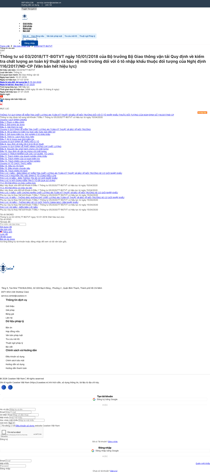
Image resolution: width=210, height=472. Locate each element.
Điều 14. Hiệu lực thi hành (12, 166)
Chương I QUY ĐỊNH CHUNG (13, 119)
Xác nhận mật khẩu (9, 420)
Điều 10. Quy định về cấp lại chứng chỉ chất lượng (23, 151)
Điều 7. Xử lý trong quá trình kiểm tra (17, 139)
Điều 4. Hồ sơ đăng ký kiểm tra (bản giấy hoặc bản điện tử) (27, 132)
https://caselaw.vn (39, 382)
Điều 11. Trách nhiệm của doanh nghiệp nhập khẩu (23, 156)
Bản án (26, 36)
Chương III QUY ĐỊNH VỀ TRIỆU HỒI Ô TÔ (19, 141)
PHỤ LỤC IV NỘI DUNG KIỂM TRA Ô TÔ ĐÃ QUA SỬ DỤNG (27, 180)
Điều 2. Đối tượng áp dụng (12, 124)
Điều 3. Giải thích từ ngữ (11, 127)
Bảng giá (10, 314)
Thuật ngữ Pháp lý (87, 36)
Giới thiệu (10, 306)
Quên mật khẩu (203, 463)
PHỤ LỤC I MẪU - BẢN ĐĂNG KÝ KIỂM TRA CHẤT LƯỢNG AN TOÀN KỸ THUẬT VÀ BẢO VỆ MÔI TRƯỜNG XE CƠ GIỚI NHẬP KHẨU (61, 173)
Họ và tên (4, 409)
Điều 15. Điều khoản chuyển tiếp (15, 168)
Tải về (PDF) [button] (5, 219)
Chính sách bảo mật (15, 360)
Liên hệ (48, 5)
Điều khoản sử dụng (15, 356)
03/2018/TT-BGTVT (43, 46)
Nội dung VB (6, 227)
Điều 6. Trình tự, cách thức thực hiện (17, 136)
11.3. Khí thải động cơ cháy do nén (16, 188)
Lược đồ (4, 234)
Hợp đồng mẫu (37, 36)
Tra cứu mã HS (71, 36)
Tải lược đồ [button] (5, 222)
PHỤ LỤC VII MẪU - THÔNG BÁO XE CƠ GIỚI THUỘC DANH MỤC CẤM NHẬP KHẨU (39, 202)
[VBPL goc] (1, 106)
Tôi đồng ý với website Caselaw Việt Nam (31, 425)
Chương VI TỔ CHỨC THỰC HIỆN (16, 163)
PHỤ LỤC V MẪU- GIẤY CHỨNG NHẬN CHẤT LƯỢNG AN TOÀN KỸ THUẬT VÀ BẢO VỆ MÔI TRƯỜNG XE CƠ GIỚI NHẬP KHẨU (59, 192)
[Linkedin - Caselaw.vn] (10, 387)
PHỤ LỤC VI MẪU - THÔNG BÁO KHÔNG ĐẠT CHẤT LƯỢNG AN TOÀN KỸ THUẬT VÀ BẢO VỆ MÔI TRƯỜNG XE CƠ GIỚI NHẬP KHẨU (62, 197)
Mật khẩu (4, 417)
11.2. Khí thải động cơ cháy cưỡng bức (18, 183)
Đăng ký (113, 471)
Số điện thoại (6, 415)
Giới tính (3, 423)
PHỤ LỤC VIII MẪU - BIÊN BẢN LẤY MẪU (19, 207)
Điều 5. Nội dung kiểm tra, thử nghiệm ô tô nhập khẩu (25, 134)
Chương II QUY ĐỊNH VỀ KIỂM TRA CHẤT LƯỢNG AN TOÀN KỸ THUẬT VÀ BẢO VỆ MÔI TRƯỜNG (45, 129)
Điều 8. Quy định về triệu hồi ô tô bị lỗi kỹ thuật (22, 144)
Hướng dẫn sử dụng (30, 5)
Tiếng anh (7, 232)
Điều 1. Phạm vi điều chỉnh (12, 122)
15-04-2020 (20, 82)
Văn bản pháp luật (54, 36)
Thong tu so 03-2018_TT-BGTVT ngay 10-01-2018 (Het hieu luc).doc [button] (32, 217)
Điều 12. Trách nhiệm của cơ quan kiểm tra (20, 158)
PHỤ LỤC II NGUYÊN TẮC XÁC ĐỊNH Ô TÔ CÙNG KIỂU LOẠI (28, 175)
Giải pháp (10, 310)
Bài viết (26, 31)
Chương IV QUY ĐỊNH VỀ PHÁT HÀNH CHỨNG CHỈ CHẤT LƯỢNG (30, 146)
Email (2, 412)
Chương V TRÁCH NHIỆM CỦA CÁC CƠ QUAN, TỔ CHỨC (27, 153)
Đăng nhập (113, 441)
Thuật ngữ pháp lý (14, 343)
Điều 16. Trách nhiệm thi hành (14, 170)
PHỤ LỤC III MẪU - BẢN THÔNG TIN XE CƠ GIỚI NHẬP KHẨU (28, 178)
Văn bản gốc (6, 229)
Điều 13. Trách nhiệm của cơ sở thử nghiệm (20, 161)
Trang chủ (4, 46)
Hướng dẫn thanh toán (16, 368)
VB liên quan (6, 236)
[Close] (0, 394)
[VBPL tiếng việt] (1, 96)
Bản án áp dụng (7, 239)
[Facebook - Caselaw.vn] (3, 387)
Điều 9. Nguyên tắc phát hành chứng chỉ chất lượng (24, 149)
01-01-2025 (17, 84)
